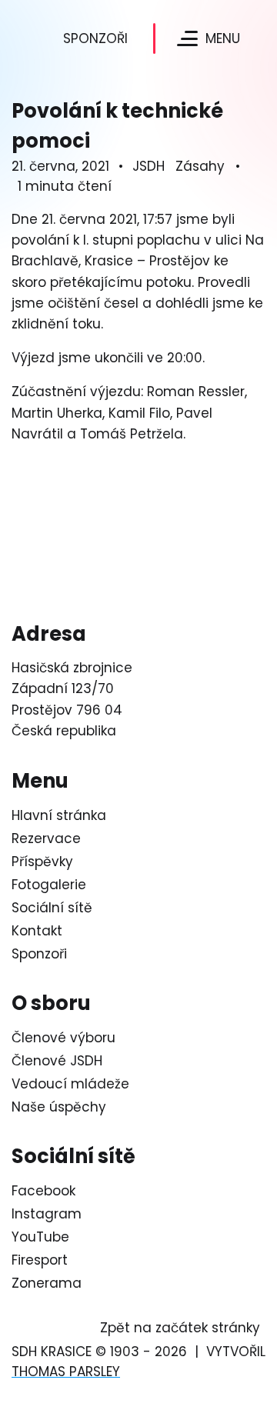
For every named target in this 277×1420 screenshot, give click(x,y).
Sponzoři (95, 38)
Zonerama (47, 1283)
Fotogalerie (49, 884)
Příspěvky (42, 861)
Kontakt (37, 931)
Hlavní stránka (59, 815)
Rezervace (46, 838)
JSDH (148, 166)
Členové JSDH (57, 1061)
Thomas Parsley (66, 1371)
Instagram (47, 1214)
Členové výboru (63, 1037)
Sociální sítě (52, 907)
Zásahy (200, 166)
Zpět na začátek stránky (180, 1327)
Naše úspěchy (59, 1107)
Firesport (40, 1260)
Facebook (43, 1191)
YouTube (40, 1237)
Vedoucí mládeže (70, 1084)
